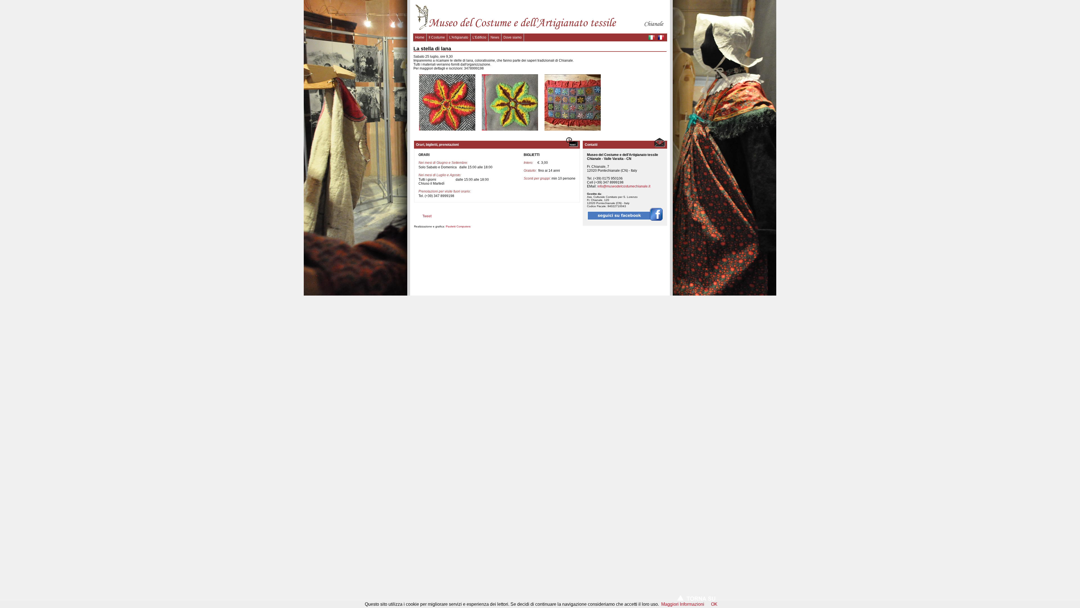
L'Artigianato (458, 37)
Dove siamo (512, 37)
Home (419, 37)
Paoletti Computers (458, 226)
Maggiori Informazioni (682, 604)
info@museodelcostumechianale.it (623, 186)
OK (714, 604)
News (494, 37)
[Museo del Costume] (540, 29)
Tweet (426, 216)
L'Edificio (479, 37)
